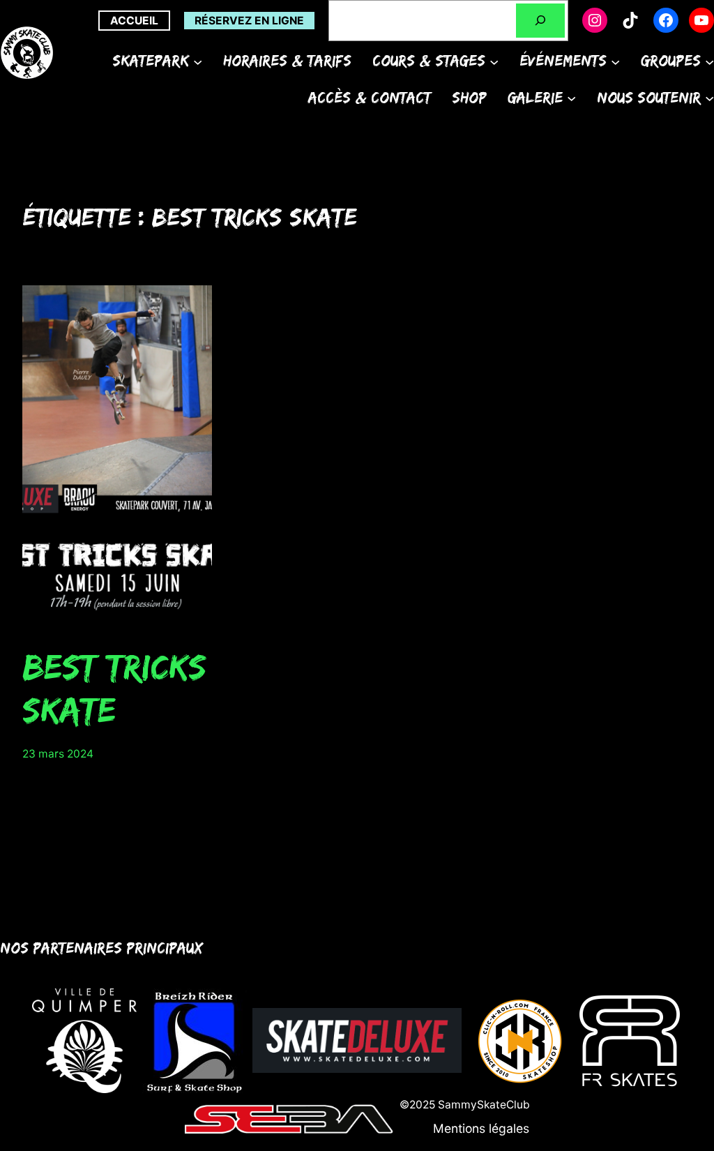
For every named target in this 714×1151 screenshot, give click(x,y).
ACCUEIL (134, 20)
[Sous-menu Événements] (615, 61)
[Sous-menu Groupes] (709, 61)
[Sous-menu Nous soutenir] (709, 97)
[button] (481, 1128)
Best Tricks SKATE (114, 688)
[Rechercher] (540, 20)
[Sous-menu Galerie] (571, 97)
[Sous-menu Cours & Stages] (494, 61)
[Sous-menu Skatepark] (197, 61)
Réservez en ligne (249, 20)
